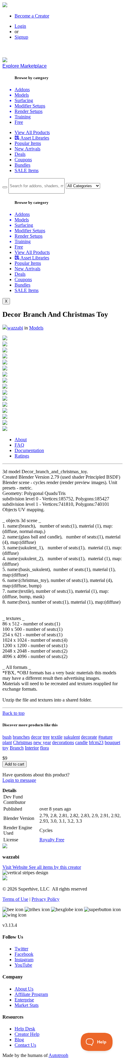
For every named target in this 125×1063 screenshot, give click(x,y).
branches (21, 737)
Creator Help (27, 1034)
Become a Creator (32, 15)
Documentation (29, 450)
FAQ (19, 445)
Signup (21, 37)
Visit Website (15, 867)
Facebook (24, 954)
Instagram (24, 959)
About (21, 439)
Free (19, 122)
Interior (32, 747)
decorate (89, 737)
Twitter (21, 948)
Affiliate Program (31, 994)
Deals (20, 154)
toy (5, 747)
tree (46, 737)
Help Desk (25, 1028)
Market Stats (27, 1005)
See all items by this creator (55, 867)
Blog (19, 1039)
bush (7, 737)
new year (42, 742)
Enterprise (24, 999)
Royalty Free (51, 839)
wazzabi (15, 327)
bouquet (112, 742)
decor (36, 737)
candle (81, 742)
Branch (17, 747)
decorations (63, 742)
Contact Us (25, 1045)
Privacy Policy (45, 899)
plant (7, 742)
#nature (105, 737)
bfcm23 (96, 742)
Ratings (22, 455)
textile (56, 737)
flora (44, 747)
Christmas (22, 742)
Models (36, 327)
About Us (24, 988)
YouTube (23, 965)
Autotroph (58, 1055)
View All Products (32, 132)
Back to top (13, 713)
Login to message (19, 780)
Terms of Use (15, 899)
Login (20, 26)
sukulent (72, 737)
